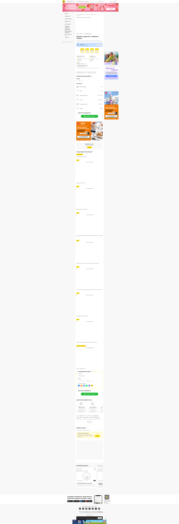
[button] (76, 405)
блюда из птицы (79, 419)
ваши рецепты (90, 419)
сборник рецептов (86, 417)
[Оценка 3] (81, 380)
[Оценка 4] (83, 380)
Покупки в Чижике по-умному (68, 32)
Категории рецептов (95, 512)
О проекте (67, 37)
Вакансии (82, 512)
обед (86, 415)
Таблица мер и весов (91, 72)
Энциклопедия (67, 24)
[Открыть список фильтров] (99, 1)
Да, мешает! (89, 147)
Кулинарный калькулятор (81, 72)
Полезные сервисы (68, 18)
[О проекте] (73, 37)
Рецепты (66, 13)
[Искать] (102, 1)
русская (85, 63)
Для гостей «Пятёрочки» (67, 27)
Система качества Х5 (68, 35)
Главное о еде (67, 21)
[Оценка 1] (78, 380)
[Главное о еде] (73, 21)
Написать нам (90, 515)
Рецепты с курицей (95, 415)
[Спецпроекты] (73, 16)
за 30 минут (85, 419)
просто (89, 415)
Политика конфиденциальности (86, 511)
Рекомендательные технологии (88, 512)
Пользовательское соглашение (95, 511)
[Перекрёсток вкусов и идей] (73, 29)
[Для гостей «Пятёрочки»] (73, 26)
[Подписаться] (95, 469)
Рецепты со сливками (97, 419)
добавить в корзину (90, 116)
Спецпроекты (67, 16)
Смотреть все (100, 465)
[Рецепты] (73, 13)
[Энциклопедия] (73, 24)
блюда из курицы (79, 417)
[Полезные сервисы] (73, 18)
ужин (77, 415)
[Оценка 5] (84, 380)
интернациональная (80, 63)
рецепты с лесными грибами (94, 417)
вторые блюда (82, 415)
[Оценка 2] (80, 380)
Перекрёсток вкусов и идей (67, 29)
